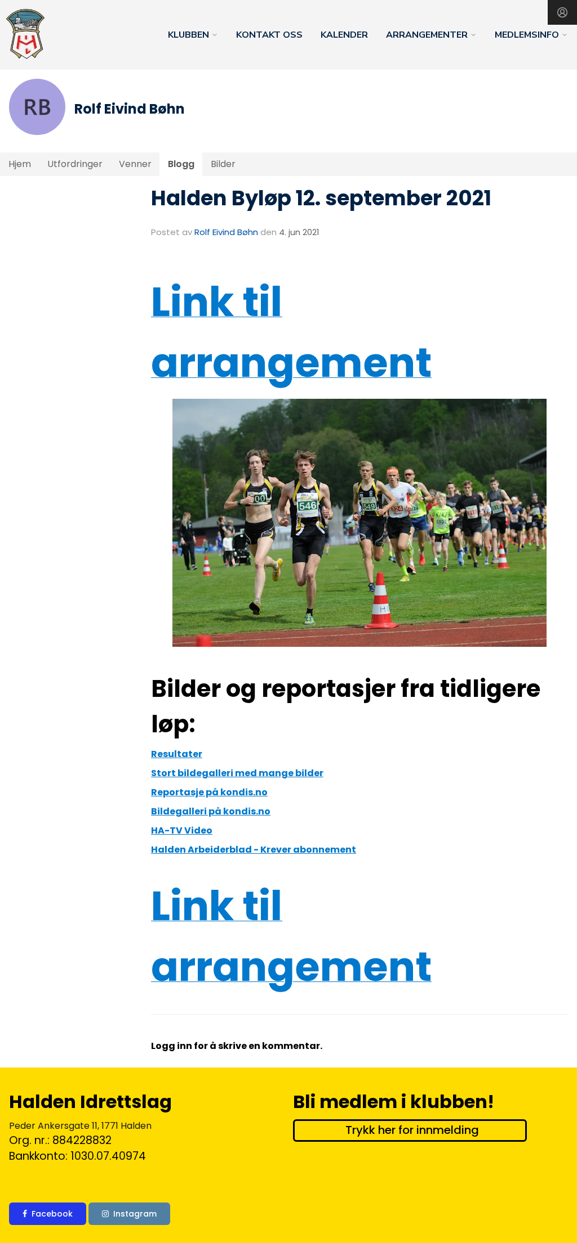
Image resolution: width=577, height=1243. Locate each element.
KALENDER (344, 35)
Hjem (19, 163)
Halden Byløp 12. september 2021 (321, 198)
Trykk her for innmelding (412, 1130)
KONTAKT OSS (269, 35)
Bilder (223, 163)
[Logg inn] (562, 12)
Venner (135, 163)
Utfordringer (75, 163)
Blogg (181, 163)
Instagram (135, 1213)
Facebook (52, 1213)
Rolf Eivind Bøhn (226, 232)
